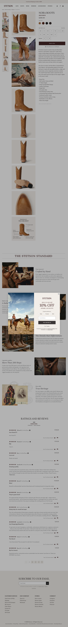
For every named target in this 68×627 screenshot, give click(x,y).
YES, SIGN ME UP (47, 322)
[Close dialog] (58, 294)
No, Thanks (47, 326)
